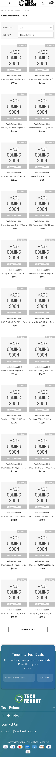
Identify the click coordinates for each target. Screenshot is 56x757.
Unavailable (14, 70)
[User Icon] (43, 3)
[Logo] (27, 3)
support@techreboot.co (18, 731)
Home (4, 10)
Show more (28, 629)
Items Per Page (9, 27)
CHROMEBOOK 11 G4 (19, 10)
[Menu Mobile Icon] (2, 3)
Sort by (6, 35)
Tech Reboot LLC (14, 75)
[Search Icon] (10, 3)
